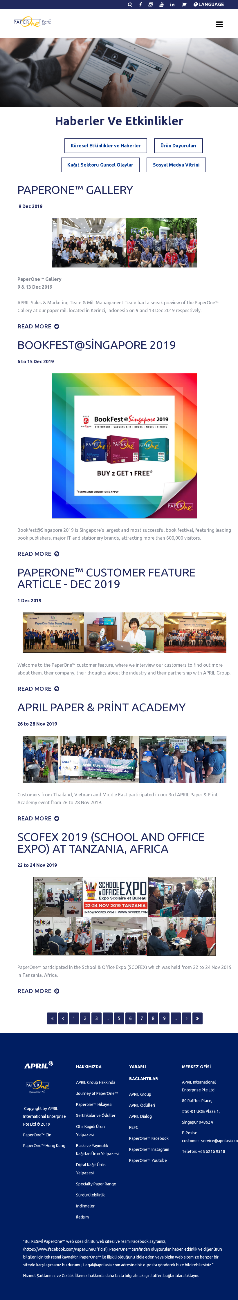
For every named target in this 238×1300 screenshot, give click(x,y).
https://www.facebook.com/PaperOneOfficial (65, 1249)
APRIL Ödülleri (142, 1105)
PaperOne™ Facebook (149, 1138)
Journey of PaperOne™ (97, 1093)
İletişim (82, 1217)
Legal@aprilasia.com (101, 1265)
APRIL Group (140, 1094)
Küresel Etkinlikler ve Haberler (106, 145)
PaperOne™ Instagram (149, 1149)
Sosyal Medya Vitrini (176, 164)
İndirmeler (85, 1206)
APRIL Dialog (140, 1116)
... (108, 1018)
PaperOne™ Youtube (148, 1160)
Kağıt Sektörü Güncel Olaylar (100, 164)
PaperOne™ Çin (37, 1135)
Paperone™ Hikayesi (94, 1104)
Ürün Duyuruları (178, 145)
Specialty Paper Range (96, 1184)
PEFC (133, 1127)
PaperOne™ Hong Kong (44, 1145)
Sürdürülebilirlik (90, 1195)
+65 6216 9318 (211, 1151)
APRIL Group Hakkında (95, 1082)
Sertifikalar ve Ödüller (96, 1115)
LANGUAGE (210, 4)
